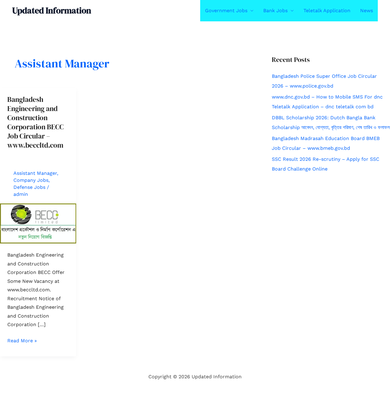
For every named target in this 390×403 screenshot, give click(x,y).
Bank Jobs (275, 10)
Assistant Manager (35, 173)
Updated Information (51, 10)
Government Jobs (226, 10)
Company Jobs (30, 180)
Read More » (22, 341)
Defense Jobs (29, 187)
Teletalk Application (326, 10)
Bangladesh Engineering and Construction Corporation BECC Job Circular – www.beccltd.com (35, 122)
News (366, 10)
